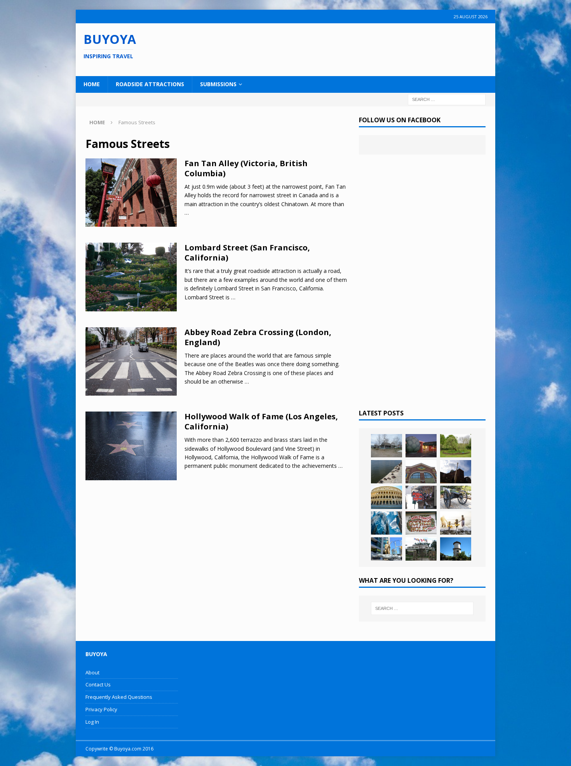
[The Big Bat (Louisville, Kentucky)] (455, 471)
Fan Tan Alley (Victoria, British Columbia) (246, 168)
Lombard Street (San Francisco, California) (247, 252)
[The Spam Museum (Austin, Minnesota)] (421, 471)
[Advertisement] (335, 48)
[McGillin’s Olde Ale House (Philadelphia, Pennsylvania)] (421, 497)
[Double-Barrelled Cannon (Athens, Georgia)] (455, 497)
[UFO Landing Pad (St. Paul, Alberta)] (421, 549)
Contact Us (98, 684)
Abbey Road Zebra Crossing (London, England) (258, 337)
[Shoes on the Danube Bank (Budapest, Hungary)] (386, 471)
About (92, 672)
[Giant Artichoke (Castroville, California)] (421, 445)
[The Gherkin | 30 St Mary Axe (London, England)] (386, 523)
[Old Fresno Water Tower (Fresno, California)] (455, 549)
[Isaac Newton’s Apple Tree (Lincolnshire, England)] (455, 445)
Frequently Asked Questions (118, 696)
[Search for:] (447, 98)
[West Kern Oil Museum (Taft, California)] (386, 445)
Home (92, 84)
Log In (92, 721)
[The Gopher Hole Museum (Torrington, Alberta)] (421, 523)
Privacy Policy (101, 709)
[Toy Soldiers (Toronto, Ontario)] (386, 549)
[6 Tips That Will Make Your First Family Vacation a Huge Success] (455, 523)
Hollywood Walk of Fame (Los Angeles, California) (261, 421)
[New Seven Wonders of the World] (386, 497)
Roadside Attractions (150, 84)
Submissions (218, 84)
